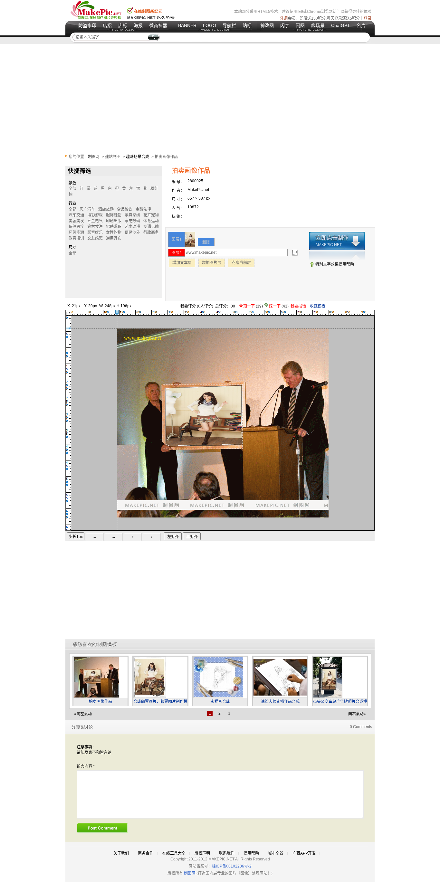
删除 (206, 242)
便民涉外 (132, 232)
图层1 (177, 239)
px (68, 312)
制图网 (94, 157)
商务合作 (145, 853)
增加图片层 (211, 263)
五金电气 (95, 221)
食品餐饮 (124, 209)
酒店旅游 (106, 209)
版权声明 (202, 853)
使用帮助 (251, 853)
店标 (122, 25)
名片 (361, 25)
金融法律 (143, 209)
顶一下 (249, 306)
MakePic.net (198, 189)
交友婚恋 (95, 238)
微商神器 (158, 25)
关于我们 (121, 853)
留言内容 (86, 766)
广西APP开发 (304, 853)
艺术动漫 (132, 226)
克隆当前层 (241, 263)
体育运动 (151, 221)
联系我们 (226, 853)
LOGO (209, 25)
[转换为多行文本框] (295, 253)
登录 (367, 18)
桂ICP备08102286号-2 (232, 866)
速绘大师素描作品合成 (280, 701)
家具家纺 (132, 215)
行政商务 (151, 232)
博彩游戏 (95, 215)
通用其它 (113, 238)
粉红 (154, 188)
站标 (247, 25)
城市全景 (275, 853)
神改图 (267, 25)
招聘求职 (113, 226)
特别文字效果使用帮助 (334, 264)
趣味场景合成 (137, 157)
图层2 (177, 253)
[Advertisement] (220, 99)
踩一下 (275, 306)
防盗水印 (87, 25)
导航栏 (229, 25)
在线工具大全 (174, 853)
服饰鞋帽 (113, 215)
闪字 (284, 25)
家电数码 (132, 221)
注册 (284, 18)
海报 (138, 25)
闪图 (300, 25)
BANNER (187, 25)
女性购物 (113, 232)
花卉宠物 (151, 215)
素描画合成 (220, 701)
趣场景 (318, 25)
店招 (107, 25)
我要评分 (188, 306)
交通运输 (151, 226)
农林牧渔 (95, 226)
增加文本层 (182, 263)
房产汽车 (87, 209)
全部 (72, 253)
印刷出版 (113, 221)
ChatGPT (340, 25)
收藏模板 (317, 306)
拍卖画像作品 (100, 701)
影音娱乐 (95, 232)
